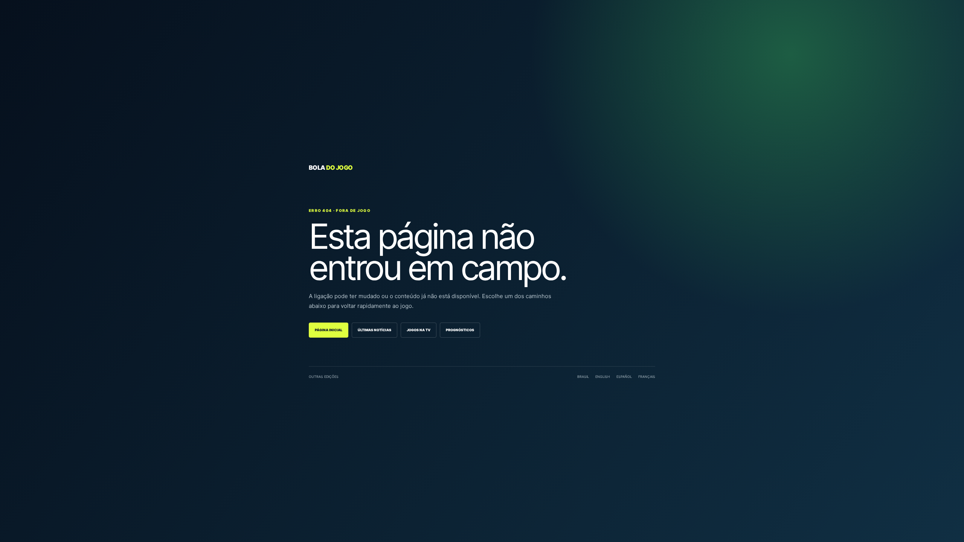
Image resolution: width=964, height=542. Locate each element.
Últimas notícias (374, 330)
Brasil (583, 377)
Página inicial (328, 330)
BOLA (330, 167)
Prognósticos (460, 330)
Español (624, 377)
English (602, 377)
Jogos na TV (418, 330)
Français (646, 377)
